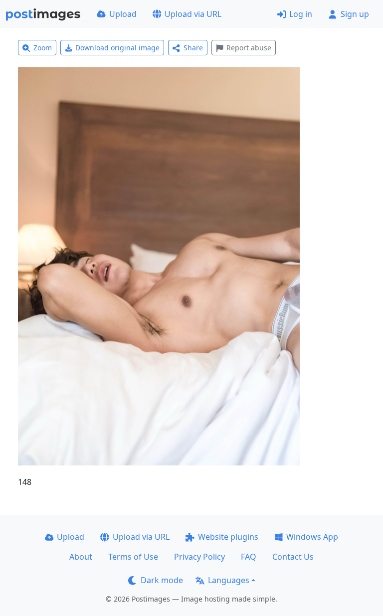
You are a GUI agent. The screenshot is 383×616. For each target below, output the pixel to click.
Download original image (117, 47)
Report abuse (248, 47)
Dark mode (162, 580)
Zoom (42, 47)
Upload (123, 13)
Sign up (355, 13)
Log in (300, 13)
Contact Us (293, 556)
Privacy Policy (199, 556)
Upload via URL (193, 13)
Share (193, 47)
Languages (228, 580)
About (80, 556)
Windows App (312, 536)
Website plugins (228, 536)
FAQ (248, 556)
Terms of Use (133, 556)
